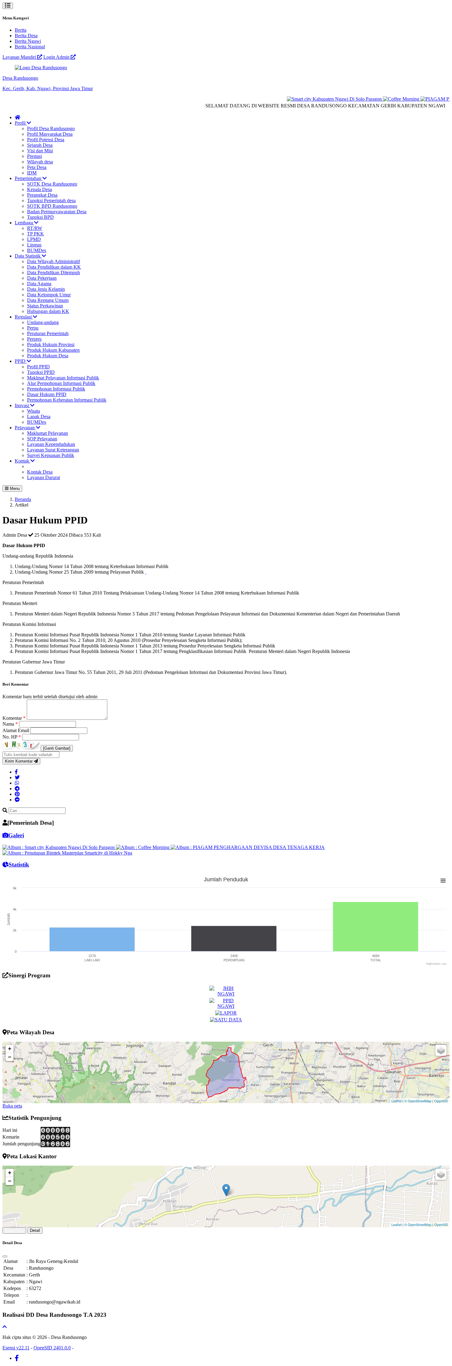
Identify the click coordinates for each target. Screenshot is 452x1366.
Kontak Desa (40, 472)
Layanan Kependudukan (51, 444)
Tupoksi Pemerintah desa (51, 200)
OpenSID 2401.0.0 (52, 1347)
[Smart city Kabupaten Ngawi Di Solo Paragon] (320, 99)
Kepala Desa (39, 189)
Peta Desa (36, 167)
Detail (35, 1230)
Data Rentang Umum (48, 300)
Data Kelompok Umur (49, 294)
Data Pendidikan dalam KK (54, 267)
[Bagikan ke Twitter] (17, 777)
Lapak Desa (38, 416)
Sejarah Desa (40, 145)
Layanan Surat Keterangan (53, 449)
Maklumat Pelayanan (47, 433)
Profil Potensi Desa (45, 139)
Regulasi (24, 316)
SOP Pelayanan (42, 438)
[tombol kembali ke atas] (4, 1326)
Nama (10, 724)
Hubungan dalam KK (48, 311)
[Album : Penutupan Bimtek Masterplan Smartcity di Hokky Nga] (67, 852)
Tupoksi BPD (40, 217)
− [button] (9, 1057)
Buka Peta (14, 1230)
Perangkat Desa (42, 195)
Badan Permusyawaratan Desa (56, 211)
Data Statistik (28, 255)
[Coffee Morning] (387, 99)
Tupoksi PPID (41, 372)
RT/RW (34, 228)
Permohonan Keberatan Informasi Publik (66, 400)
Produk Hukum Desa (47, 355)
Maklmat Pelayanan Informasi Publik (63, 377)
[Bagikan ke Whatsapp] (17, 783)
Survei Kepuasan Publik (50, 455)
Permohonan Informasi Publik (56, 388)
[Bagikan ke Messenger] (17, 799)
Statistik (19, 864)
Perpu (32, 327)
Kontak (22, 460)
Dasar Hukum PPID (46, 394)
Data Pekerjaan (42, 278)
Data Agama (39, 283)
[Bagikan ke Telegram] (17, 788)
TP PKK (35, 233)
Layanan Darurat (43, 477)
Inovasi (22, 405)
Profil (21, 123)
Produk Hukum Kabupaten (53, 350)
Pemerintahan (28, 178)
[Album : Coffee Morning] (143, 847)
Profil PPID (38, 366)
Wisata (33, 411)
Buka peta (12, 1105)
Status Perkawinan (45, 305)
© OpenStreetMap (417, 1100)
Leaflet (396, 1100)
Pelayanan (25, 427)
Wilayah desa (40, 161)
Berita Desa (26, 35)
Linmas (34, 244)
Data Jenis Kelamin (46, 289)
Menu (14, 488)
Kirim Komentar (19, 761)
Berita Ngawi (28, 41)
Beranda (23, 499)
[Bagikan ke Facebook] (16, 772)
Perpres (34, 339)
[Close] (4, 1256)
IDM (32, 172)
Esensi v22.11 (16, 1347)
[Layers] (440, 1050)
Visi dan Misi (40, 150)
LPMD (34, 239)
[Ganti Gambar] (56, 748)
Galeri (16, 835)
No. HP (11, 736)
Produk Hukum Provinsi (50, 344)
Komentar (14, 718)
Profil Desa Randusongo (51, 128)
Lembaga (24, 222)
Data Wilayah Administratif (53, 261)
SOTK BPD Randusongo (52, 206)
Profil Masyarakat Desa (50, 134)
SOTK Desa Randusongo (52, 183)
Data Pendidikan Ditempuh (53, 272)
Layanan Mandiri (19, 57)
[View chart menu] (443, 880)
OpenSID (441, 1100)
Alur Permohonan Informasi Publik (61, 383)
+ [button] (9, 1048)
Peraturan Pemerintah (48, 333)
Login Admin (57, 57)
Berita (20, 30)
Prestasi (34, 156)
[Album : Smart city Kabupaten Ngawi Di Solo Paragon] (59, 847)
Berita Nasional (30, 46)
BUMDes (36, 250)
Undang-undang (43, 322)
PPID (21, 361)
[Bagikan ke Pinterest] (17, 794)
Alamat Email (16, 730)
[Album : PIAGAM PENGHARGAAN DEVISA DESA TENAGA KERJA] (248, 847)
